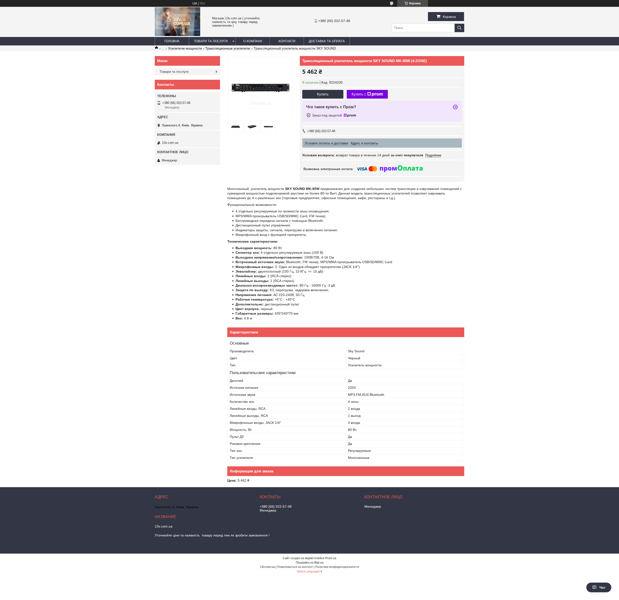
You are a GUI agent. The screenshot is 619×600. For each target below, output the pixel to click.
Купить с (359, 94)
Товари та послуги (211, 41)
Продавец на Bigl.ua (310, 562)
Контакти (287, 41)
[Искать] (459, 28)
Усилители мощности (185, 48)
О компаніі (252, 41)
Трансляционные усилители (227, 48)
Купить (323, 94)
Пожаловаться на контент (295, 567)
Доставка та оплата (327, 41)
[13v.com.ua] (177, 35)
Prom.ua (330, 558)
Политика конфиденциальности (337, 567)
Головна (171, 41)
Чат (602, 587)
